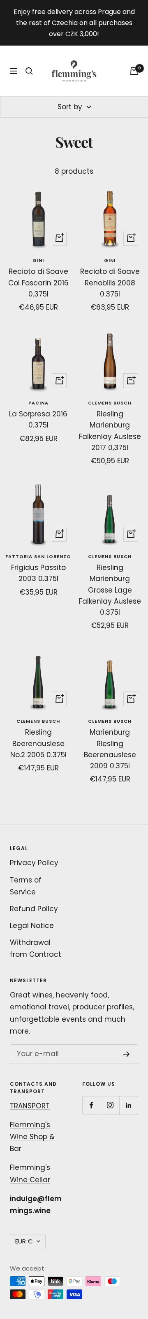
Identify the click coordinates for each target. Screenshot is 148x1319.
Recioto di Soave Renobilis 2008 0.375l (110, 283)
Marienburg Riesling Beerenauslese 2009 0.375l (110, 749)
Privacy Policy (34, 863)
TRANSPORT (30, 1106)
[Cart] (134, 71)
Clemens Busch (110, 403)
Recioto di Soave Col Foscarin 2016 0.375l (38, 283)
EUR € (23, 1241)
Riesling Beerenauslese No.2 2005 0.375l (38, 743)
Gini (38, 260)
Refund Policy (34, 909)
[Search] (29, 71)
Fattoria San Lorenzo (38, 556)
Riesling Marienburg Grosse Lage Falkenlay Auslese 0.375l (110, 590)
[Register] (126, 1054)
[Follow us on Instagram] (110, 1105)
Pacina (38, 403)
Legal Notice (32, 926)
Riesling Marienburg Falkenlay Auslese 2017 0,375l (110, 431)
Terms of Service (26, 886)
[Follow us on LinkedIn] (128, 1105)
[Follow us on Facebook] (91, 1105)
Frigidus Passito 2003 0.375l (38, 573)
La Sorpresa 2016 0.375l (38, 419)
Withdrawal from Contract (35, 948)
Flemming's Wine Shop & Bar (32, 1137)
